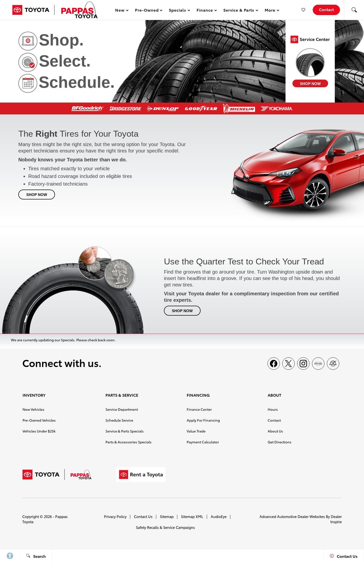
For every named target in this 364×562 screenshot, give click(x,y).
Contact (274, 420)
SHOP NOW (310, 84)
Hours (273, 409)
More (270, 11)
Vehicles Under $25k (39, 431)
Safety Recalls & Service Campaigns (165, 527)
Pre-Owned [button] (147, 11)
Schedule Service (119, 420)
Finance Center (199, 409)
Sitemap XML (192, 516)
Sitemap (167, 516)
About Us (275, 431)
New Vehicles (33, 409)
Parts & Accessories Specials (128, 441)
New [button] (120, 11)
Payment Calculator (203, 441)
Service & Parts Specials (124, 431)
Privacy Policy (115, 516)
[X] (288, 363)
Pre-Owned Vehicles (39, 420)
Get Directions (279, 441)
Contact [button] (326, 9)
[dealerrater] (333, 363)
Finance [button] (204, 11)
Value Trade (196, 431)
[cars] (318, 363)
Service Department (121, 409)
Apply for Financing (203, 420)
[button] (354, 10)
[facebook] (273, 363)
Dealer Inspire (336, 519)
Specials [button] (177, 11)
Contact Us (143, 516)
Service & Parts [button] (238, 11)
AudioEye (219, 516)
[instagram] (303, 363)
